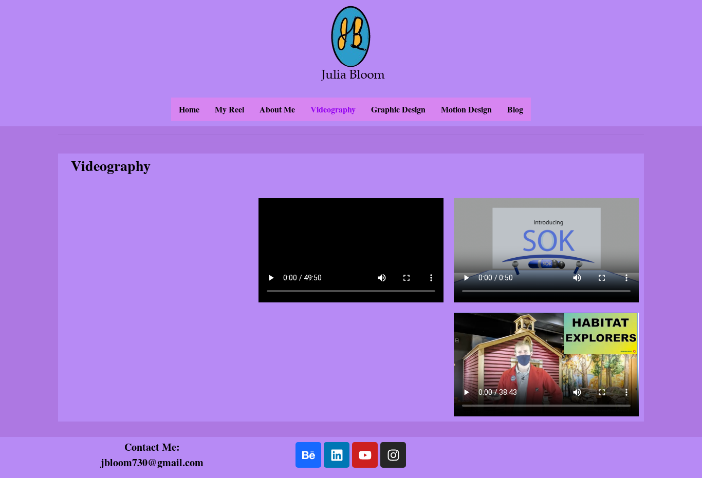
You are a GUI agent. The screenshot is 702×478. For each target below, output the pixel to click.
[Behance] (308, 455)
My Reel (229, 109)
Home (189, 109)
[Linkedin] (336, 455)
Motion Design (466, 109)
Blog (515, 109)
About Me (277, 109)
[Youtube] (365, 455)
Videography (333, 109)
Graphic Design (398, 109)
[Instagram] (393, 455)
